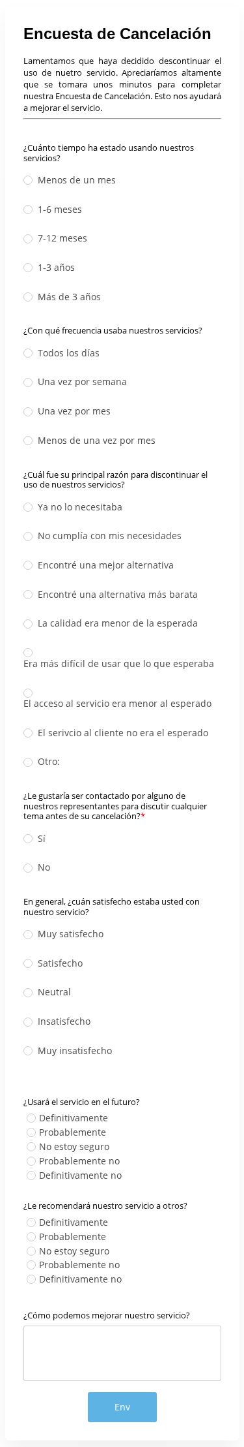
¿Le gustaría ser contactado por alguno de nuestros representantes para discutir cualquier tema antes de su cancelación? (115, 806)
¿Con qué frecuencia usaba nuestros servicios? (112, 330)
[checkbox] (31, 1118)
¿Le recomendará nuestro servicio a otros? (105, 1205)
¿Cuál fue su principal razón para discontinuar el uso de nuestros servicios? (115, 479)
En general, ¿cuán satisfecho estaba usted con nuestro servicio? (111, 906)
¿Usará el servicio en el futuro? (81, 1102)
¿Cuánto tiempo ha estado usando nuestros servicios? (108, 152)
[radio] (28, 180)
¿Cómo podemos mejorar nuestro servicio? (106, 1315)
